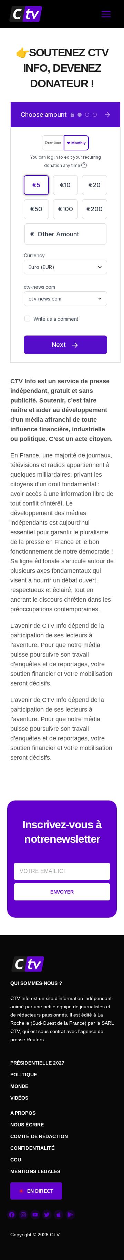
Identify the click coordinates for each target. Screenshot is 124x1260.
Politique (23, 1074)
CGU (15, 1159)
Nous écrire (27, 1124)
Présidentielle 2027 (37, 1063)
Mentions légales (35, 1171)
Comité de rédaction (39, 1136)
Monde (19, 1086)
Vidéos (19, 1098)
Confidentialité (32, 1148)
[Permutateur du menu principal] (106, 14)
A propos (22, 1113)
